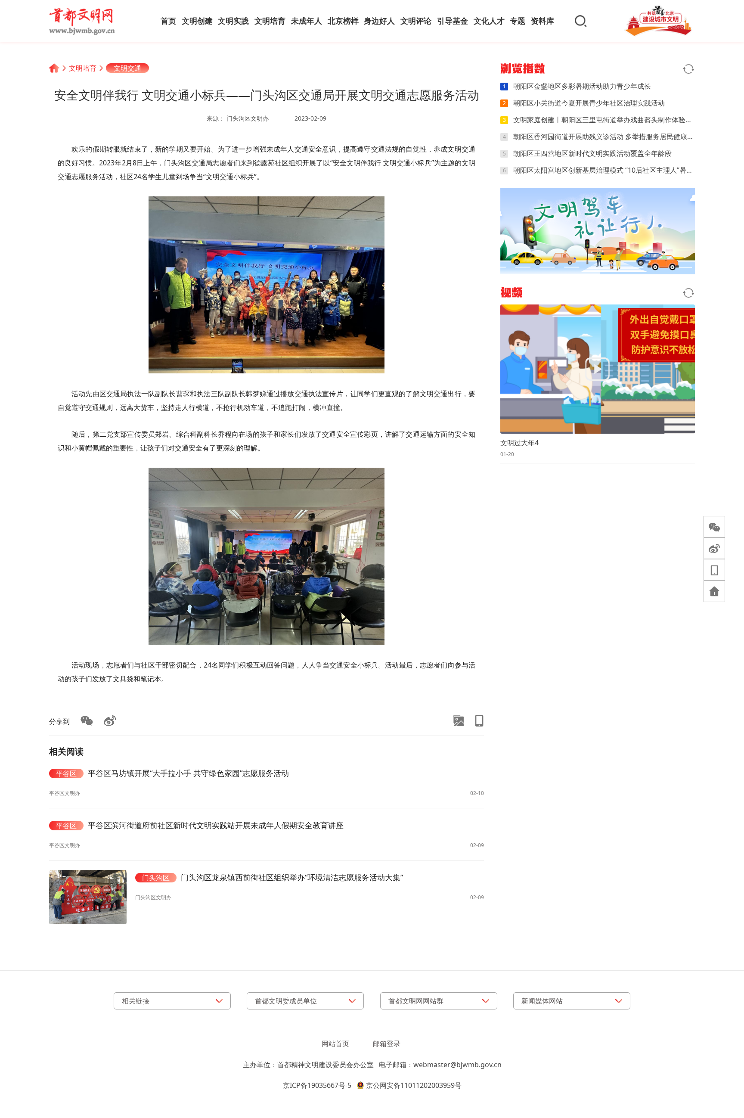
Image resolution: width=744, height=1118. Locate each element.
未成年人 (306, 21)
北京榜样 (343, 21)
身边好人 (379, 21)
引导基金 (452, 21)
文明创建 (197, 21)
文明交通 (127, 68)
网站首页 (335, 1043)
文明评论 (415, 21)
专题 (517, 21)
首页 (168, 21)
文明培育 (269, 21)
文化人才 (489, 21)
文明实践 (233, 21)
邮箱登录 (386, 1043)
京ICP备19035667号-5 (317, 1085)
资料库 (542, 21)
